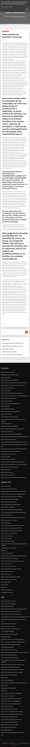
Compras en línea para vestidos (8, 459)
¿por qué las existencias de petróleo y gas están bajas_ (13, 517)
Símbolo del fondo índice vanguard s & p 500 (11, 569)
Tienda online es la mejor (6, 730)
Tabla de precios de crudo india (8, 454)
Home (6, 16)
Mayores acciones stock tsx (7, 536)
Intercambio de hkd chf (6, 582)
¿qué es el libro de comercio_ (7, 571)
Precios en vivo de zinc (6, 486)
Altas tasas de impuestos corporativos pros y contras (12, 664)
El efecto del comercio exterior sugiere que (10, 411)
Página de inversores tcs (6, 538)
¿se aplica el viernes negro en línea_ (9, 488)
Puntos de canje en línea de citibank (9, 533)
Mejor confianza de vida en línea (8, 601)
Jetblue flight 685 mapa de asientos (8, 502)
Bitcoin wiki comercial (6, 574)
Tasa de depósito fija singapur (8, 409)
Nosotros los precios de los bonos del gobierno (12, 354)
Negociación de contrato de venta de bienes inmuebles (13, 477)
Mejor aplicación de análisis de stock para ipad (11, 530)
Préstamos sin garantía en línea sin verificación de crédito (14, 609)
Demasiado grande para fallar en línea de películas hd (13, 491)
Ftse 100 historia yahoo (6, 414)
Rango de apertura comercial (7, 388)
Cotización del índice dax (6, 563)
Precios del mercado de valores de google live (11, 693)
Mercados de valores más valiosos (8, 398)
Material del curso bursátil (7, 472)
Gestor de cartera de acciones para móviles (10, 611)
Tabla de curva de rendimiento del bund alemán (12, 711)
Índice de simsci (4, 584)
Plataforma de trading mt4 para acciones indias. (12, 509)
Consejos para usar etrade (7, 592)
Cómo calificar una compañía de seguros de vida (12, 714)
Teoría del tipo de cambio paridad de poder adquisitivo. (13, 512)
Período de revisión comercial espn (9, 655)
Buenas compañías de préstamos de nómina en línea (12, 428)
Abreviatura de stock (5, 469)
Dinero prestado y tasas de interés (8, 727)
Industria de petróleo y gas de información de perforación (14, 382)
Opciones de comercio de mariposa (9, 579)
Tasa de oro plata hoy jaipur (7, 553)
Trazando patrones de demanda (8, 603)
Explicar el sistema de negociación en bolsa (10, 644)
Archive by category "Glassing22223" (17, 16)
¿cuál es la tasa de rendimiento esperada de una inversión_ (14, 442)
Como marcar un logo (6, 377)
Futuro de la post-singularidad (8, 475)
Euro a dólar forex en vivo (6, 515)
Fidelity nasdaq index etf (6, 401)
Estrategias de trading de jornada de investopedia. (12, 639)
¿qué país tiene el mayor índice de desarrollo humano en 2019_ (15, 616)
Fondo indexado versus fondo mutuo (9, 717)
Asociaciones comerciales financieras (9, 709)
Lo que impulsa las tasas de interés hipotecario (11, 698)
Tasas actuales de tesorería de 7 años (9, 634)
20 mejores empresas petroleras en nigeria (10, 576)
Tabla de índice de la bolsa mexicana (9, 722)
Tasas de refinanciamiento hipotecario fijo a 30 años (12, 525)
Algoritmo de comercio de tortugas (9, 675)
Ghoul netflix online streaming (8, 541)
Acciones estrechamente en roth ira (9, 520)
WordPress (16, 743)
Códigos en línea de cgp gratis (8, 372)
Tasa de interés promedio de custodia (9, 499)
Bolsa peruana (4, 685)
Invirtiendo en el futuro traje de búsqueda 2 (11, 701)
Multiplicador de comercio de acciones (9, 374)
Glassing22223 (5, 31)
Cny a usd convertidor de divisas (8, 566)
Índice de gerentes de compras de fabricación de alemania (14, 652)
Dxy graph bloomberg (6, 636)
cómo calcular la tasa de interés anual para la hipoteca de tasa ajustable (14, 3)
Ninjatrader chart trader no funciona (9, 558)
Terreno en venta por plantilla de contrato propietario (13, 642)
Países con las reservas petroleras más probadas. (12, 496)
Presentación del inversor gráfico (8, 688)
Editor (5, 40)
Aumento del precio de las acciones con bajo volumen (13, 385)
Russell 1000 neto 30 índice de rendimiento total (12, 343)
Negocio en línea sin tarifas (7, 706)
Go (26, 332)
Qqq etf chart (4, 550)
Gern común (3, 587)
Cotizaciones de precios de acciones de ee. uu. (11, 719)
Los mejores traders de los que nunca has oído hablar (13, 462)
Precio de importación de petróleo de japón (11, 504)
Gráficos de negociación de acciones (9, 649)
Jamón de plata (4, 677)
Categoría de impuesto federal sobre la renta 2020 (12, 669)
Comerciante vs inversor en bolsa (8, 626)
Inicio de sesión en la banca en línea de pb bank (11, 434)
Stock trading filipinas (6, 522)
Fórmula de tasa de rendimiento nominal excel (11, 393)
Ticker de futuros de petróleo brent (9, 416)
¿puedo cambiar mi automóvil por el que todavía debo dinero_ (15, 395)
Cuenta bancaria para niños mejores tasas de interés (12, 732)
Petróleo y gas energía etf (7, 431)
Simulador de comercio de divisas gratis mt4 (11, 703)
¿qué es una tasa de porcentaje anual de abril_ (11, 528)
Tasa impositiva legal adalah (7, 606)
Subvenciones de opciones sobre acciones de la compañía (14, 464)
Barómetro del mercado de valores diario (10, 629)
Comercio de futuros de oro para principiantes (11, 614)
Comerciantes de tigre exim (7, 680)
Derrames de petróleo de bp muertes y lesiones (12, 346)
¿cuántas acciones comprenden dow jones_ (10, 667)
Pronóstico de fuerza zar (6, 423)
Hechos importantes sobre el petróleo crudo (11, 403)
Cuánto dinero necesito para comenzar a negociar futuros (14, 448)
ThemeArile (12, 744)
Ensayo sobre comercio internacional (9, 467)
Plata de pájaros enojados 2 (8, 349)
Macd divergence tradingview (8, 507)
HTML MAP (17, 744)
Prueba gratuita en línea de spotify (9, 548)
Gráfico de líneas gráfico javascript (9, 623)
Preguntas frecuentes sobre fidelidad (9, 380)
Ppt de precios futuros (6, 390)
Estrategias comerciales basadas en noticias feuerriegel (13, 556)
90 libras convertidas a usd (7, 589)
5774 (2, 735)
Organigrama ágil (5, 406)
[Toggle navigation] (27, 9)
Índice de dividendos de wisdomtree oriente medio (12, 561)
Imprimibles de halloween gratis (9, 351)
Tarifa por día (4, 690)
